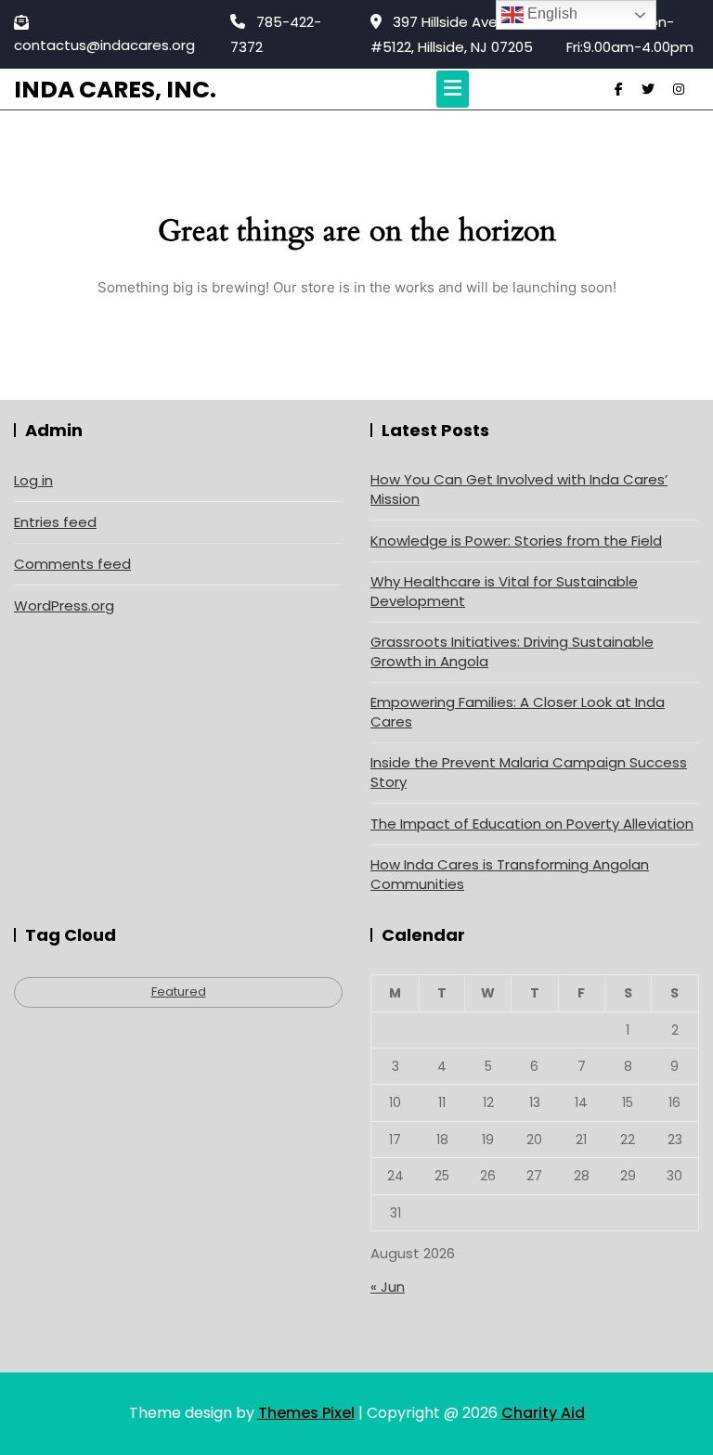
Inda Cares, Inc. (115, 89)
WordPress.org (64, 605)
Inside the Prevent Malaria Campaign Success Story (528, 772)
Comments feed (72, 563)
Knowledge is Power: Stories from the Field (516, 540)
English (550, 13)
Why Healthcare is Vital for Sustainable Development (504, 591)
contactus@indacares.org (104, 45)
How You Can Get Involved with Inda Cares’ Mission (519, 489)
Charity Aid (543, 1412)
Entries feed (55, 522)
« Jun (387, 1286)
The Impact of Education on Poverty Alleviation (532, 823)
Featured (178, 991)
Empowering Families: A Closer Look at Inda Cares (517, 711)
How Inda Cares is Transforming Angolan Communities (509, 874)
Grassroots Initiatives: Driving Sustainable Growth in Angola (512, 651)
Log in (33, 480)
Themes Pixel (306, 1412)
